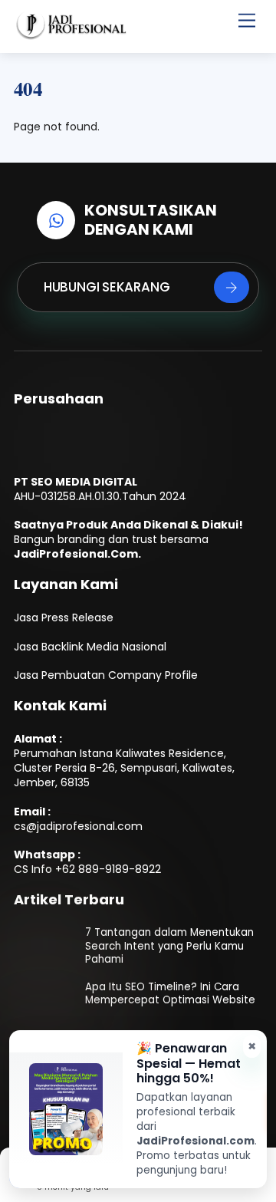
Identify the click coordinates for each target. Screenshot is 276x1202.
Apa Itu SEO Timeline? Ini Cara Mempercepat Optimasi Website (170, 993)
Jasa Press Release (63, 617)
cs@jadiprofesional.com (78, 826)
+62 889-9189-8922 (108, 869)
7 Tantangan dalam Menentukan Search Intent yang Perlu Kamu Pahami (169, 946)
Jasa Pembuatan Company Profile (106, 675)
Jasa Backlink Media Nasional (90, 646)
